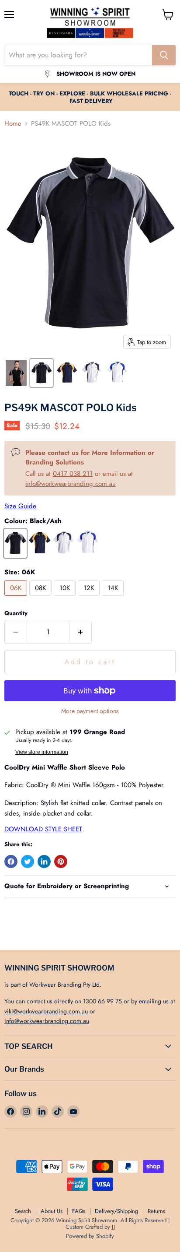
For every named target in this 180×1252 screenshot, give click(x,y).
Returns (156, 1211)
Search (23, 1211)
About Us (51, 1211)
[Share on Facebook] (10, 861)
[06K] (16, 598)
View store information (41, 752)
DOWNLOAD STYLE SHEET (43, 829)
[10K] (66, 598)
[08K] (41, 598)
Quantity (16, 613)
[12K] (90, 598)
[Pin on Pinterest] (60, 861)
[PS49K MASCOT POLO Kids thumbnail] (16, 373)
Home (12, 123)
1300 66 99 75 (102, 1001)
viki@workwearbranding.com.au (46, 1011)
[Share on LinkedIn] (44, 861)
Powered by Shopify (90, 1236)
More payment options (90, 710)
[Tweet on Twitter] (27, 861)
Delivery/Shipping (116, 1211)
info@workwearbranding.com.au (70, 484)
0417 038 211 (73, 473)
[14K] (114, 598)
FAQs (78, 1211)
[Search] (164, 55)
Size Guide (20, 506)
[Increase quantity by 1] (80, 632)
